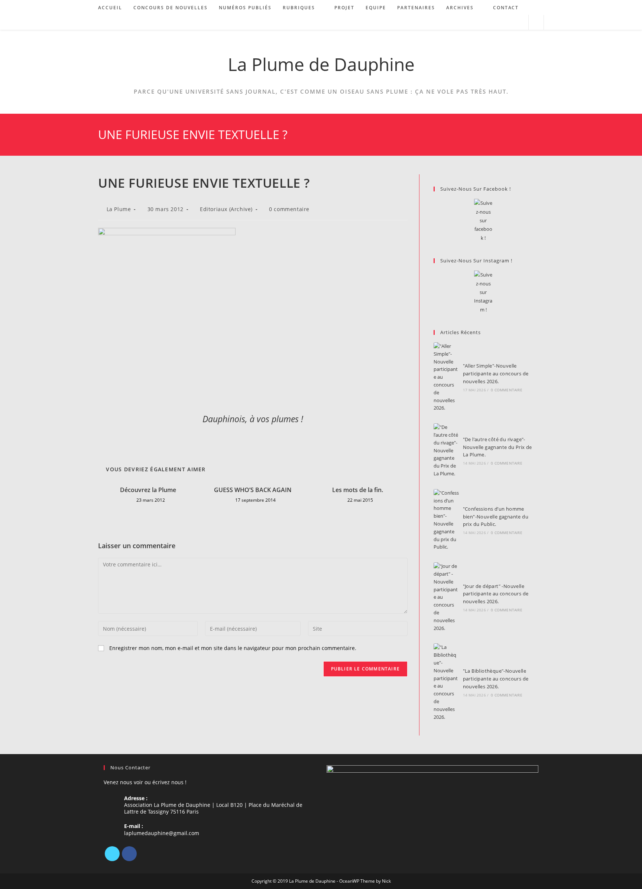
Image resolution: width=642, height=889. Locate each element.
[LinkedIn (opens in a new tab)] (510, 22)
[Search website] (536, 23)
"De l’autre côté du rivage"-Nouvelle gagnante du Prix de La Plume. (497, 447)
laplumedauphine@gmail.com (161, 833)
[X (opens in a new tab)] (489, 22)
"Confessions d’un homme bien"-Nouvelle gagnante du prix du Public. (495, 516)
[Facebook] (129, 853)
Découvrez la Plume (148, 490)
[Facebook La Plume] (483, 220)
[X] (112, 853)
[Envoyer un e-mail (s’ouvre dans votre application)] (520, 22)
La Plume (119, 209)
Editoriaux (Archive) (226, 209)
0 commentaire (289, 209)
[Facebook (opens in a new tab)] (500, 22)
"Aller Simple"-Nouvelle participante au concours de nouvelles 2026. (496, 373)
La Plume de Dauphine (321, 64)
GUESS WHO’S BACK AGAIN (253, 490)
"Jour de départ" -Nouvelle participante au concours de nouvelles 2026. (496, 594)
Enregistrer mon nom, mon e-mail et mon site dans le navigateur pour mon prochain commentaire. (232, 648)
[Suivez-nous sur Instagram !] (483, 292)
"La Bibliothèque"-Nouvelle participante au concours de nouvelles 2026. (496, 678)
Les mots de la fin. (357, 490)
